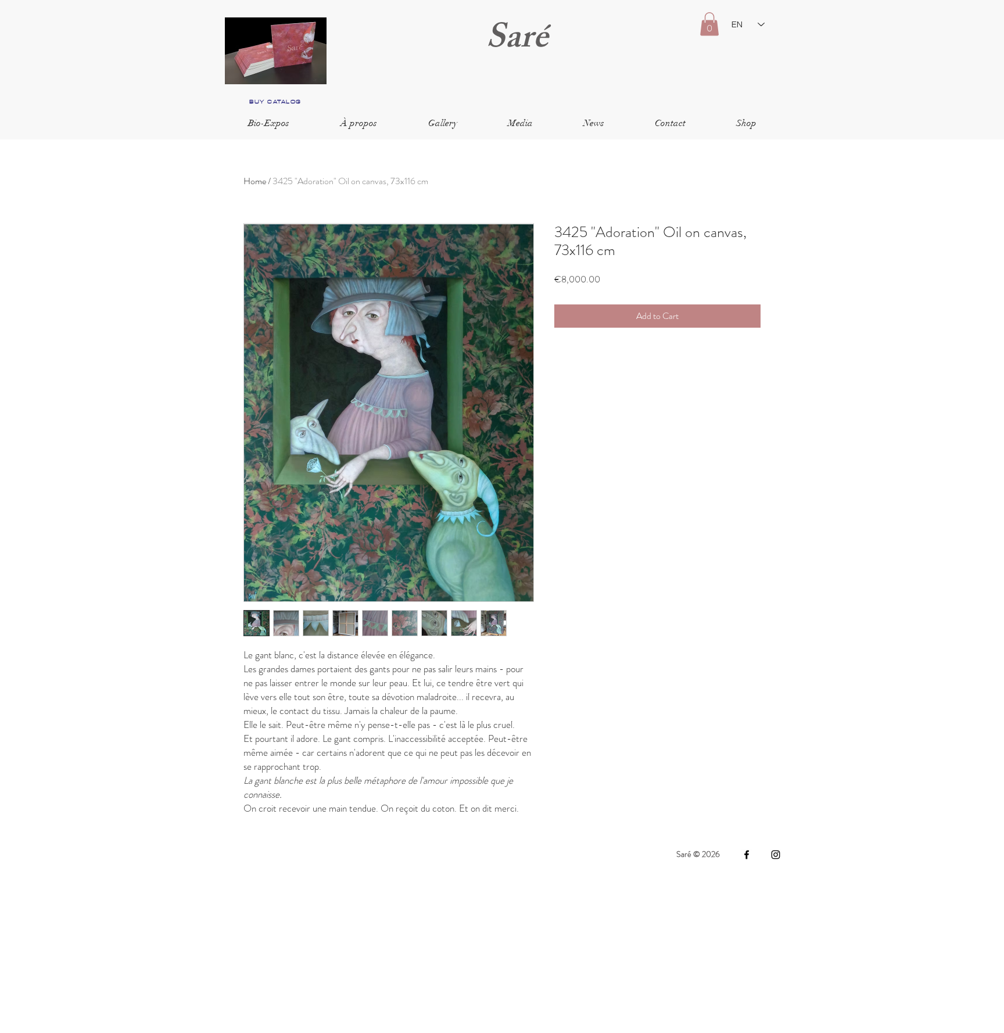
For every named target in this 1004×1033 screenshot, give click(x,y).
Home (254, 181)
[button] (709, 24)
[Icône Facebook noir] (746, 854)
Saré (517, 41)
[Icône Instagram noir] (775, 854)
